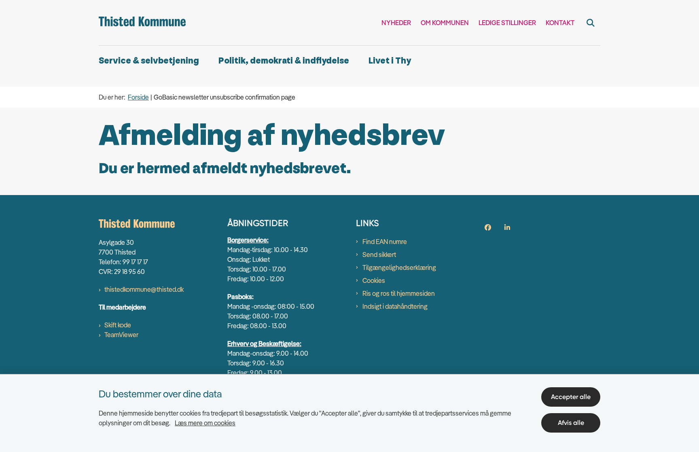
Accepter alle (571, 397)
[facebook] (488, 227)
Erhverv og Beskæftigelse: (264, 344)
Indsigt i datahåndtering (395, 306)
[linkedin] (507, 227)
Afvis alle (571, 423)
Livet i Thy (390, 60)
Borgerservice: (248, 240)
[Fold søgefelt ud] (590, 22)
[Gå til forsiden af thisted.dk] (142, 23)
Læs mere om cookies (205, 423)
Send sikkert (379, 254)
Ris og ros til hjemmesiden (398, 293)
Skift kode (117, 325)
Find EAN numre (384, 242)
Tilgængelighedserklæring (399, 267)
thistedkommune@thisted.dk (144, 289)
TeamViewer (121, 335)
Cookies (373, 280)
